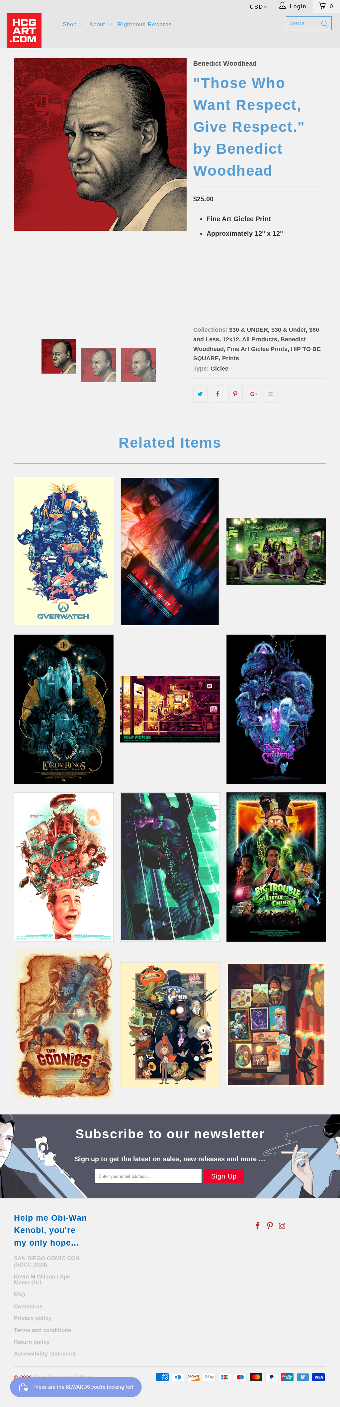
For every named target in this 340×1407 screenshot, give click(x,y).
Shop (71, 24)
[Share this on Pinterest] (235, 394)
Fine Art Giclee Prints (257, 349)
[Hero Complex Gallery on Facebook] (258, 1226)
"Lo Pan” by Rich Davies (276, 867)
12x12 (230, 339)
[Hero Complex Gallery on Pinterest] (270, 1226)
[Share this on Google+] (253, 394)
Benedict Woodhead (225, 63)
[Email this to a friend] (271, 394)
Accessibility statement (45, 1354)
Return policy (31, 1342)
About (98, 24)
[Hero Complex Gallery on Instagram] (282, 1226)
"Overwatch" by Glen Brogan (64, 551)
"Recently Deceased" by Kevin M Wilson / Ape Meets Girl (276, 551)
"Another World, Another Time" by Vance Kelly (276, 709)
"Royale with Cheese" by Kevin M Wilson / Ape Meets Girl (170, 709)
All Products (259, 339)
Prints (230, 358)
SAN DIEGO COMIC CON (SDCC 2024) (46, 1261)
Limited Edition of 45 (222, 267)
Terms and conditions (42, 1330)
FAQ (19, 1294)
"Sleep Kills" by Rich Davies (170, 551)
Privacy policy (32, 1318)
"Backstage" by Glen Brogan (276, 1024)
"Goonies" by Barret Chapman (64, 1024)
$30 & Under (288, 329)
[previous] (23, 187)
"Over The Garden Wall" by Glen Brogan (170, 1024)
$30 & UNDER (248, 329)
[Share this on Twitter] (200, 394)
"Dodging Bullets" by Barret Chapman (170, 867)
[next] (177, 187)
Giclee (219, 368)
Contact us (28, 1306)
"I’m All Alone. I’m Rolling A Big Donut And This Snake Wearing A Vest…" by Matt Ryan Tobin (64, 867)
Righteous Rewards (145, 24)
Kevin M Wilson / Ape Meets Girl (42, 1280)
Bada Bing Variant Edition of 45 (235, 283)
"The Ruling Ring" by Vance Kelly (64, 709)
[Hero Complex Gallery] (30, 30)
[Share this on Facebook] (218, 394)
